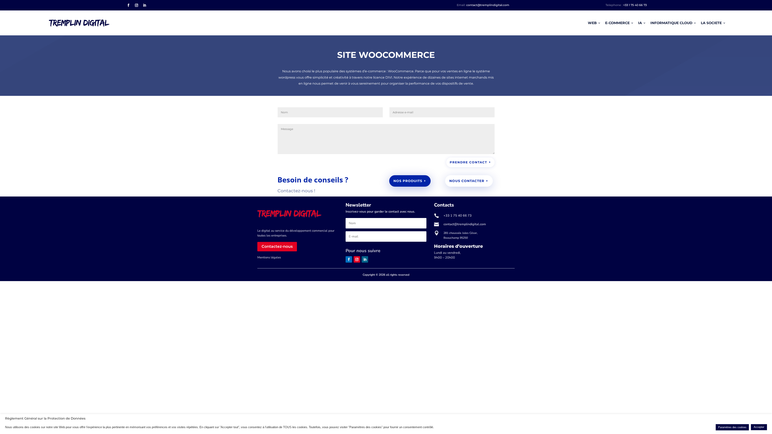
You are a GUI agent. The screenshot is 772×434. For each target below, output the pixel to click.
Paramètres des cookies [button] (732, 427)
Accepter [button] (759, 427)
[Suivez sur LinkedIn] (144, 5)
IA (640, 23)
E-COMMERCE (617, 23)
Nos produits (407, 181)
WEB (592, 23)
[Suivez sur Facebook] (128, 5)
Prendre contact (468, 162)
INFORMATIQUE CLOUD (671, 23)
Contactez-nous (277, 246)
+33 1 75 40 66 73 (635, 5)
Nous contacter (466, 181)
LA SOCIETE (711, 23)
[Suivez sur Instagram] (136, 5)
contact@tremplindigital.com (487, 5)
